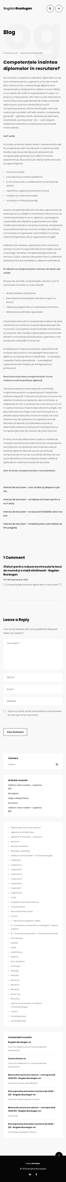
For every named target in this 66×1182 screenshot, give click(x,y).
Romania (15, 998)
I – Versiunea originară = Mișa (25, 920)
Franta (14, 916)
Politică (14, 957)
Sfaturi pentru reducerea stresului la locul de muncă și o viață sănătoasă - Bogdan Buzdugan (32, 570)
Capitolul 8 (16, 893)
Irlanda (14, 943)
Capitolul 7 (16, 888)
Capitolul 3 (16, 869)
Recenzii (15, 980)
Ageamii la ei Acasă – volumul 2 (26, 837)
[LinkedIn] (30, 1174)
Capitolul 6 (16, 883)
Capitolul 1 (16, 860)
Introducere (17, 938)
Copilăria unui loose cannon (25, 902)
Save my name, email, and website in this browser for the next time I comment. (35, 713)
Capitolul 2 (16, 865)
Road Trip (15, 994)
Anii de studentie (19, 846)
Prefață (15, 970)
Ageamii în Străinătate (22, 832)
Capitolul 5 (16, 879)
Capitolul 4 (16, 874)
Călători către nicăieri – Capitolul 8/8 (25, 809)
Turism (14, 1011)
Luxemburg (16, 952)
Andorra (15, 841)
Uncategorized (18, 1016)
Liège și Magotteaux (18, 798)
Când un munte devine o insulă (23, 1099)
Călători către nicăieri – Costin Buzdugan (31, 855)
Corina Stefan (15, 1058)
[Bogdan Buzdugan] (17, 8)
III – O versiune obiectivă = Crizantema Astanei (34, 933)
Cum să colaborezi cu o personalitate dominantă (27, 1049)
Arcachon (13, 803)
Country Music (18, 906)
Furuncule (13, 1115)
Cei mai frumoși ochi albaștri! (23, 1083)
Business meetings (20, 851)
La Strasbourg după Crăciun (22, 1132)
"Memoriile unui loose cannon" (26, 827)
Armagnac (13, 793)
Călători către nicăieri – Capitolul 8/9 (25, 787)
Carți (13, 897)
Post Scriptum (18, 961)
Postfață (15, 966)
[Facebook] (36, 1174)
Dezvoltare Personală (32, 53)
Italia (13, 947)
